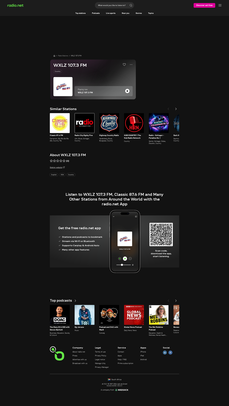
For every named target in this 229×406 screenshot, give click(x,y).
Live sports (110, 13)
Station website (56, 167)
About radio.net (78, 352)
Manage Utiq (100, 363)
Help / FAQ (122, 360)
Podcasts (96, 13)
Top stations (80, 13)
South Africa (116, 380)
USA (62, 175)
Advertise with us (79, 360)
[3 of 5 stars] (57, 160)
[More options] (131, 64)
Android (143, 360)
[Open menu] (220, 5)
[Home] (54, 56)
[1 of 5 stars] (51, 160)
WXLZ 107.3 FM (85, 93)
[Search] (131, 5)
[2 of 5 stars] (54, 160)
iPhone (143, 352)
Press (74, 356)
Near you (125, 13)
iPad (142, 356)
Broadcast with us (79, 363)
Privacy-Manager (102, 367)
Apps (120, 356)
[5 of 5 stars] (64, 160)
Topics (151, 13)
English (54, 175)
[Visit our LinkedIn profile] (165, 352)
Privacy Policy (100, 356)
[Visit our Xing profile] (170, 352)
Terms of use (100, 352)
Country (57, 71)
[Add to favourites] (124, 64)
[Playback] (127, 91)
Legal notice (100, 360)
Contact (121, 352)
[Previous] (168, 108)
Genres (139, 13)
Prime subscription (125, 363)
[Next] (176, 108)
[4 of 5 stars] (60, 160)
